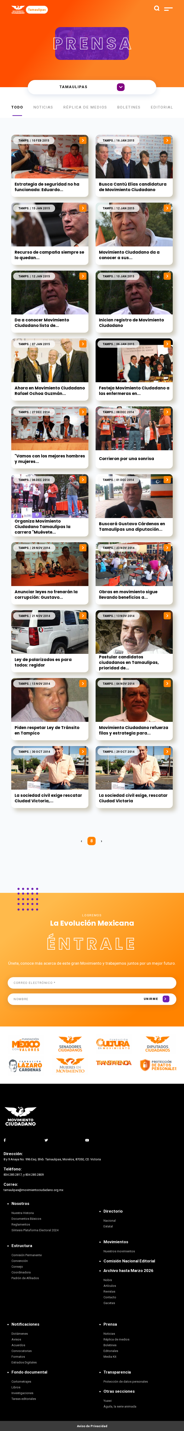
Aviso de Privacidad (92, 1426)
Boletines (129, 107)
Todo (17, 107)
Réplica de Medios (85, 107)
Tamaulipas (37, 9)
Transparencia (117, 1372)
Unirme (151, 999)
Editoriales (164, 107)
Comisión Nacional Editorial (129, 1261)
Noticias (43, 107)
